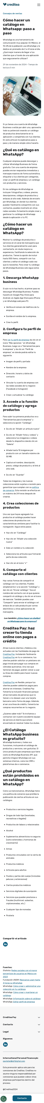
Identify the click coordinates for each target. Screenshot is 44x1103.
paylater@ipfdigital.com (14, 1061)
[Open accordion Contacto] (39, 1024)
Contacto (22, 1098)
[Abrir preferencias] (3, 1099)
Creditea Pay (9, 654)
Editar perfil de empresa (24, 1002)
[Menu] (38, 4)
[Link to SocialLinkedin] (5, 944)
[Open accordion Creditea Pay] (39, 1017)
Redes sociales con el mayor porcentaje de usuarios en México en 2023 (20, 973)
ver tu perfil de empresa (18, 340)
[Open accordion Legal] (39, 1031)
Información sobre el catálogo (27, 999)
